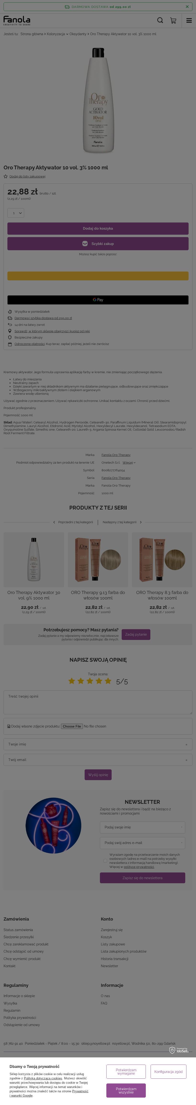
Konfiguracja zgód (168, 1072)
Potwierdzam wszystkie (126, 1090)
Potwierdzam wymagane (126, 1071)
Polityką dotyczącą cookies (43, 1078)
